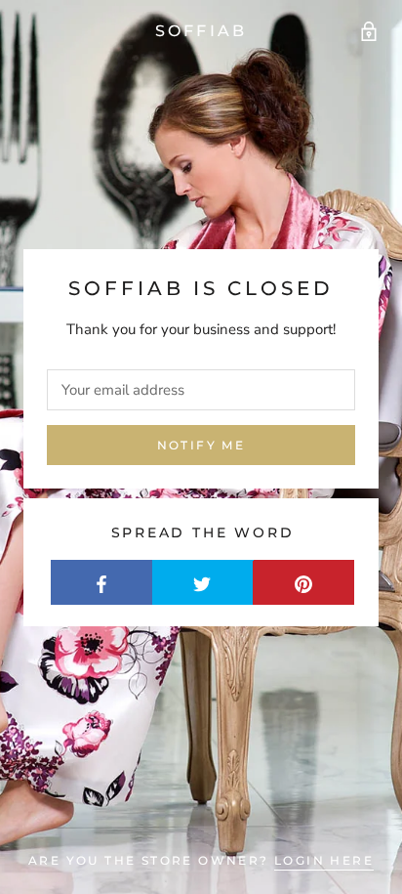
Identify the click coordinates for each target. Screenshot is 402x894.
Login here (324, 860)
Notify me (201, 445)
